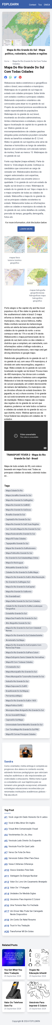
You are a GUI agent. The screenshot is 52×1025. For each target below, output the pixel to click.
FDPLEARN (10, 4)
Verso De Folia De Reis (19, 852)
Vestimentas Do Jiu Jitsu (20, 834)
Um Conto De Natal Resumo (23, 919)
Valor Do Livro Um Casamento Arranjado (28, 881)
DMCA (47, 4)
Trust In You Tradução (20, 925)
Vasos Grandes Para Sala (22, 870)
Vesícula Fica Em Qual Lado (21, 846)
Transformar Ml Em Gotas (22, 931)
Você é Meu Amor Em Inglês (22, 823)
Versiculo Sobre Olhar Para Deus (24, 858)
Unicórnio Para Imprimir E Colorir (25, 899)
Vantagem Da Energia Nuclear (23, 876)
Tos (40, 4)
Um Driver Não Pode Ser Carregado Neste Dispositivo (26, 913)
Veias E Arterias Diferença (21, 864)
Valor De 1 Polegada (19, 887)
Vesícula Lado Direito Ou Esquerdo (25, 840)
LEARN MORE (26, 229)
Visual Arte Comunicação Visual (23, 829)
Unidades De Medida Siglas (23, 893)
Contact (32, 4)
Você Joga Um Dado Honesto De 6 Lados (28, 817)
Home (6, 61)
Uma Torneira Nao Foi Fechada (24, 905)
